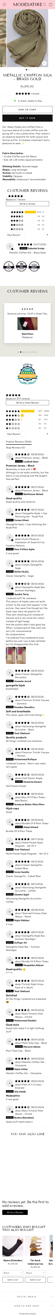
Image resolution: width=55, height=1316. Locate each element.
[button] (23, 93)
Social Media (27, 1296)
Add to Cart (12, 1279)
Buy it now (27, 118)
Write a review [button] (28, 203)
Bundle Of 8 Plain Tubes (35, 823)
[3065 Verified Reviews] (27, 384)
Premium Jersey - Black (35, 457)
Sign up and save (26, 1306)
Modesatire (27, 4)
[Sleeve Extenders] (12, 1246)
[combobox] (12, 1273)
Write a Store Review (27, 402)
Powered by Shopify (27, 1313)
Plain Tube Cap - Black (34, 1042)
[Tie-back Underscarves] (35, 1246)
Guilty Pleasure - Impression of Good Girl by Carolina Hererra (25, 542)
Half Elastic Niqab (32, 778)
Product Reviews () (19, 441)
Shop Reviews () (15, 447)
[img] (25, 244)
